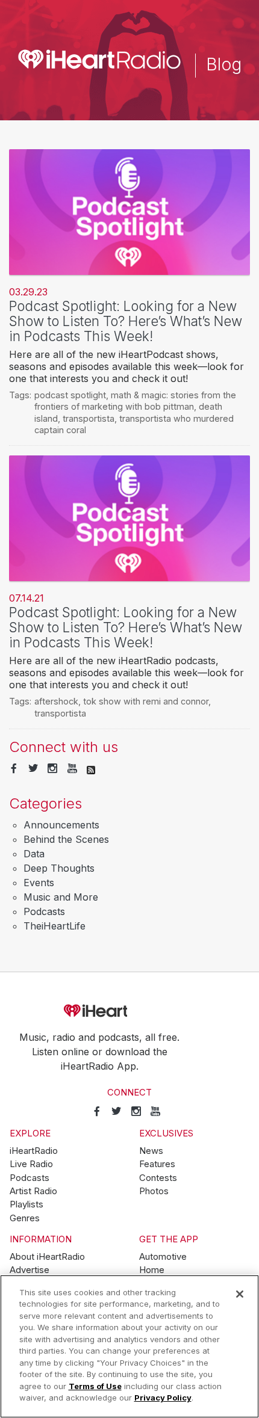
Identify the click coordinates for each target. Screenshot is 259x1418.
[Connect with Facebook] (14, 769)
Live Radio (31, 1164)
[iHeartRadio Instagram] (52, 769)
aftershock (56, 701)
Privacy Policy (163, 1397)
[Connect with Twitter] (33, 769)
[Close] (239, 1294)
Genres (25, 1218)
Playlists (26, 1204)
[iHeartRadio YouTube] (72, 769)
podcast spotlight (70, 395)
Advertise (29, 1270)
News (151, 1150)
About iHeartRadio (47, 1256)
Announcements (61, 825)
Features (157, 1164)
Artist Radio (33, 1191)
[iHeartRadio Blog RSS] (91, 769)
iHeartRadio (129, 1011)
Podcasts (44, 911)
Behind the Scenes (66, 839)
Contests (158, 1178)
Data (34, 854)
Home (151, 1270)
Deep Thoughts (59, 868)
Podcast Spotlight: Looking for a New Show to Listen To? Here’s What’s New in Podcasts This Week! (125, 321)
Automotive (163, 1256)
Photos (154, 1191)
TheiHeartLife (54, 926)
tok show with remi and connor (145, 701)
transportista (88, 418)
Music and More (60, 897)
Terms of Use (95, 1386)
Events (38, 883)
